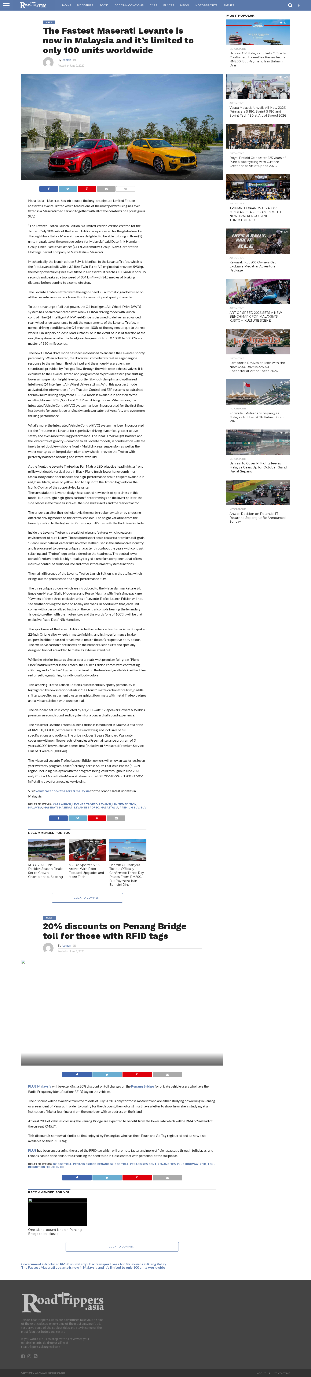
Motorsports (206, 5)
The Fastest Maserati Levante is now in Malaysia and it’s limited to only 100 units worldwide (93, 1267)
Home (66, 5)
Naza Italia (109, 807)
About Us (263, 1373)
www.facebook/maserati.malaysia (63, 791)
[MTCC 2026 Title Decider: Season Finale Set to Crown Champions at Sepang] (46, 860)
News (184, 5)
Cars (153, 5)
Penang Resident (143, 1164)
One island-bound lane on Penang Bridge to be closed (55, 1232)
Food (104, 5)
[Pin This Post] (87, 188)
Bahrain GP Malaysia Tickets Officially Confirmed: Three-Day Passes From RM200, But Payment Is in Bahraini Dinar (126, 875)
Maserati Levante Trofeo (79, 807)
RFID (203, 1164)
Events (228, 5)
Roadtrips (85, 5)
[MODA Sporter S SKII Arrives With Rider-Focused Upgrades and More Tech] (87, 860)
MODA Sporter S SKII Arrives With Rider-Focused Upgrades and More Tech (86, 871)
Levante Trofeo (85, 804)
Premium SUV (129, 807)
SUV (143, 807)
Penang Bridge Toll (113, 1164)
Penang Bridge (142, 1086)
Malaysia (35, 807)
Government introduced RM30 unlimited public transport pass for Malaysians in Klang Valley (93, 1264)
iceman (66, 60)
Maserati (50, 807)
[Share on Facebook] (48, 188)
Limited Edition (124, 804)
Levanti (105, 804)
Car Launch (62, 804)
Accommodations (129, 5)
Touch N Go (55, 1167)
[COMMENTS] (125, 188)
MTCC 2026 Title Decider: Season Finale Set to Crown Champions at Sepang (45, 871)
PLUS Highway (187, 1164)
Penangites (167, 1164)
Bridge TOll (62, 1164)
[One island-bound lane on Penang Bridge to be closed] (57, 1201)
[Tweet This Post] (68, 188)
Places (168, 5)
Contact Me (282, 1373)
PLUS (32, 1150)
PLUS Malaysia (39, 1086)
